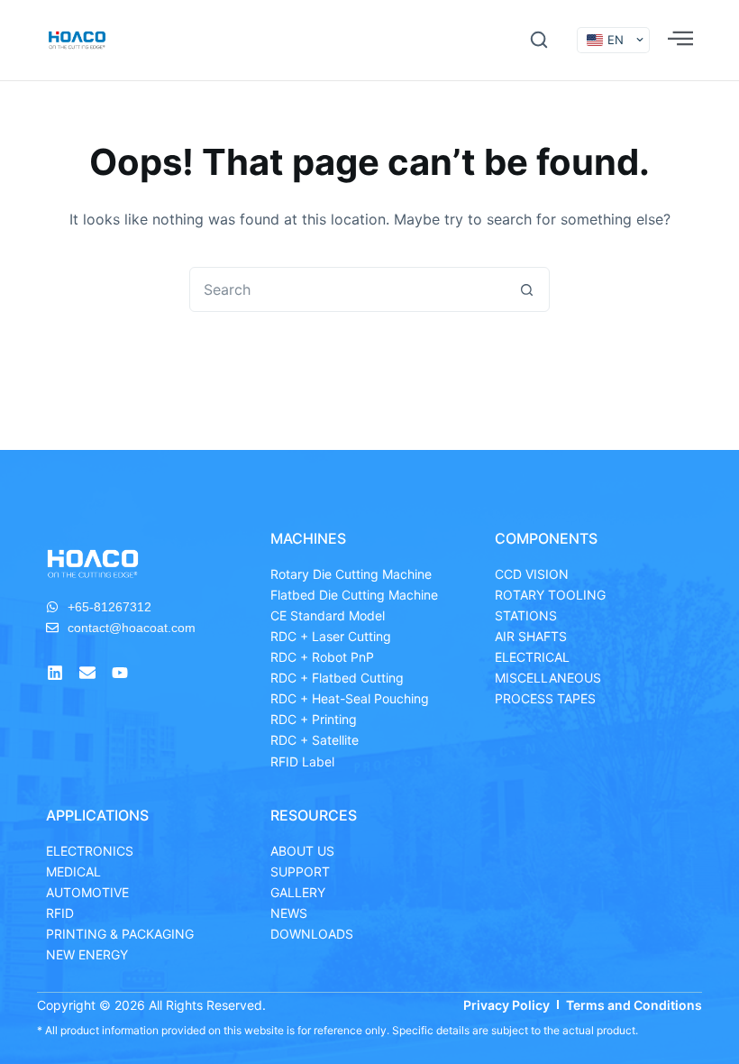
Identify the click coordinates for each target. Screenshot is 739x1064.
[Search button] (526, 289)
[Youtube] (120, 672)
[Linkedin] (55, 672)
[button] (539, 39)
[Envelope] (87, 672)
